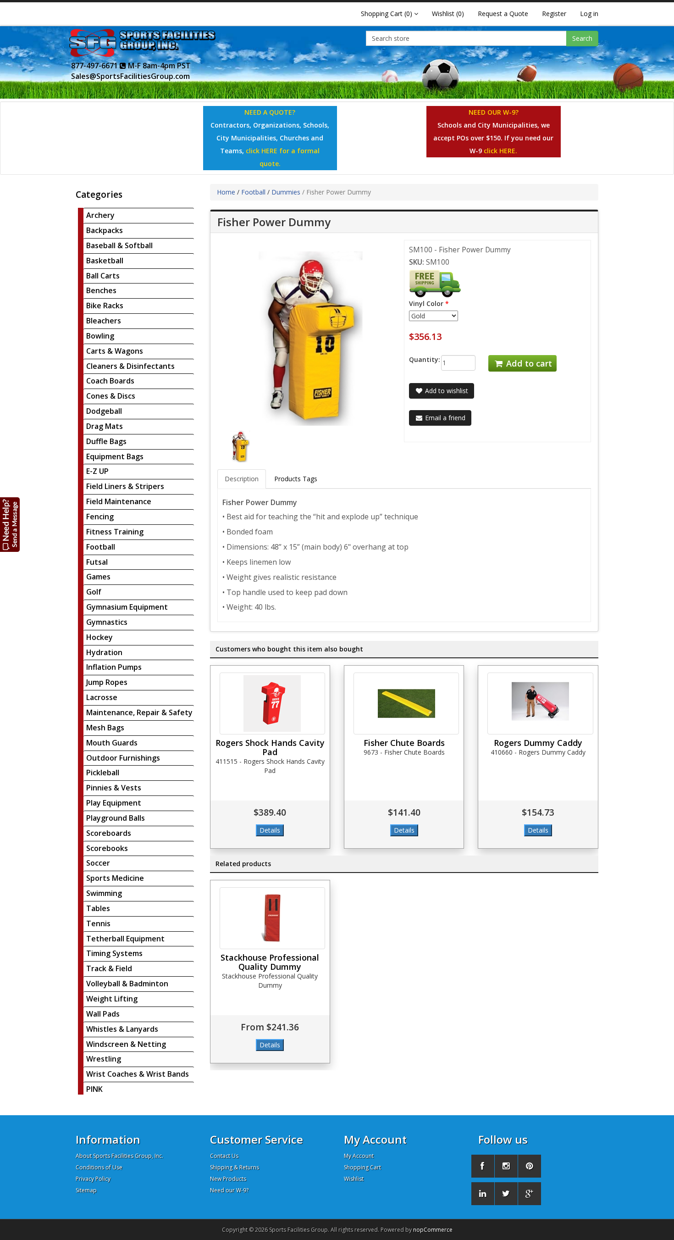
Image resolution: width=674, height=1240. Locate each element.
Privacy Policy (93, 1179)
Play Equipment (113, 803)
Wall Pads (103, 1014)
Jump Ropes (106, 682)
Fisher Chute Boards (404, 742)
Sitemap (86, 1190)
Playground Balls (115, 818)
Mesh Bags (105, 728)
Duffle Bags (106, 441)
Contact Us (224, 1156)
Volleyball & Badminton (127, 984)
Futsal (97, 562)
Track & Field (109, 968)
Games (98, 577)
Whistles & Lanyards (122, 1029)
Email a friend (444, 417)
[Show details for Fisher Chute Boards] (406, 703)
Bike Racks (104, 305)
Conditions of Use (99, 1167)
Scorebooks (107, 848)
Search (582, 38)
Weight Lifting (112, 999)
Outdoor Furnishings (123, 758)
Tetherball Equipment (125, 939)
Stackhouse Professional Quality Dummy (270, 962)
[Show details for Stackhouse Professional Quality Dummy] (272, 918)
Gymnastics (106, 622)
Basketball (104, 261)
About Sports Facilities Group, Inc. (119, 1156)
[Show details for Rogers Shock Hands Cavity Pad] (272, 703)
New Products (228, 1179)
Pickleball (102, 772)
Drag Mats (104, 426)
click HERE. (500, 150)
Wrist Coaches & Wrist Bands (137, 1074)
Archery (100, 215)
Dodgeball (104, 411)
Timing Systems (114, 953)
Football (100, 547)
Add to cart (528, 363)
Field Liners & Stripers (125, 486)
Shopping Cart (362, 1167)
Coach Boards (110, 381)
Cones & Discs (110, 396)
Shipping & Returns (234, 1167)
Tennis (98, 923)
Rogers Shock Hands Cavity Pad (270, 747)
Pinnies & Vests (113, 788)
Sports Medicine (115, 878)
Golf (93, 592)
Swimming (104, 893)
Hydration (104, 652)
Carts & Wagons (114, 351)
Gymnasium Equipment (127, 607)
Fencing (100, 517)
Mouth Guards (112, 743)
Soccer (98, 863)
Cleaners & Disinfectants (130, 366)
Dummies (285, 192)
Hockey (99, 637)
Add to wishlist (445, 390)
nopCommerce (433, 1230)
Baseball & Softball (119, 245)
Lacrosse (101, 697)
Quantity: (418, 359)
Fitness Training (115, 532)
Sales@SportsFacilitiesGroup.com (130, 76)
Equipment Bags (115, 456)
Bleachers (103, 321)
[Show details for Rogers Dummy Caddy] (540, 703)
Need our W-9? (229, 1190)
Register (554, 13)
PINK (94, 1089)
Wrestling (103, 1059)
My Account (359, 1156)
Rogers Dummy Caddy (538, 742)
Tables (98, 908)
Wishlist (354, 1179)
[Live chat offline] (10, 524)
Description (242, 478)
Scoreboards (108, 833)
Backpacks (104, 230)
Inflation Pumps (114, 667)
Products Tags (295, 478)
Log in (589, 13)
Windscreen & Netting (126, 1044)
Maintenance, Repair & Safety (139, 712)
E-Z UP (97, 471)
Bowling (100, 336)
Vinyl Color (426, 303)
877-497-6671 (95, 66)
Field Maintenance (118, 501)
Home (226, 192)
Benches (101, 290)
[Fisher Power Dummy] (240, 445)
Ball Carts (103, 276)
